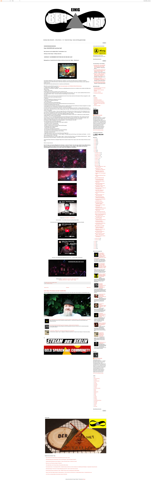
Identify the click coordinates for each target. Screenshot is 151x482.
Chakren (95, 379)
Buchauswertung (97, 378)
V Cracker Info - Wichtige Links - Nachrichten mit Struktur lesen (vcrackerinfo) (62, 330)
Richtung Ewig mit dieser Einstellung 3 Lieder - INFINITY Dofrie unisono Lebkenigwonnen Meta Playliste (62, 470)
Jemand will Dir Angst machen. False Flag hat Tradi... (100, 184)
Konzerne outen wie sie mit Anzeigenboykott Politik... (99, 179)
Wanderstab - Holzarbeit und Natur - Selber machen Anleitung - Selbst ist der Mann (102, 315)
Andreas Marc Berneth (98, 115)
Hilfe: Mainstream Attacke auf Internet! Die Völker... (99, 232)
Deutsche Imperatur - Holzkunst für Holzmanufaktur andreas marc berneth (102, 295)
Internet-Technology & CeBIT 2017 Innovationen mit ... (100, 188)
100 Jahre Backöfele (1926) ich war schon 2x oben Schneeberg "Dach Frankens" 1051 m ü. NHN (99, 70)
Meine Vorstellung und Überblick (99, 102)
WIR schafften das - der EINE (99, 225)
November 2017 (97, 154)
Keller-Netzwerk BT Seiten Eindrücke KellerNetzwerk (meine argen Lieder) (58, 457)
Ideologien (96, 384)
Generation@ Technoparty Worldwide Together (99, 203)
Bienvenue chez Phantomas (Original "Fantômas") (54, 463)
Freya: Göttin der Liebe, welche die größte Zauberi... (100, 217)
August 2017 (97, 158)
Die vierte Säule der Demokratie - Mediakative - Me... (100, 199)
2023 (95, 143)
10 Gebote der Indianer (98, 201)
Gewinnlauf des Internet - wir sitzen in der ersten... (99, 195)
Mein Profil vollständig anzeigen (98, 373)
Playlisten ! (96, 98)
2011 (95, 248)
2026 (95, 139)
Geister (95, 382)
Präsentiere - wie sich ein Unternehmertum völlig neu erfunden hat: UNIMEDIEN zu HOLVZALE (100, 79)
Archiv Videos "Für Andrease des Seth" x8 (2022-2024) (55, 290)
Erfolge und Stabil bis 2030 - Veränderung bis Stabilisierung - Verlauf (102, 324)
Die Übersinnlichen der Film (99, 177)
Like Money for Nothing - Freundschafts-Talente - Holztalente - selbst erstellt (102, 305)
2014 (95, 244)
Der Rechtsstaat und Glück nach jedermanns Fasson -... (100, 224)
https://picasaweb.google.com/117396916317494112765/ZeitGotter (70, 86)
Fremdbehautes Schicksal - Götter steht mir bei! (70, 278)
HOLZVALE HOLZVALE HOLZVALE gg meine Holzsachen (99, 88)
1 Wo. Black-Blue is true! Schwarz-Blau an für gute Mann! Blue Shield (99, 82)
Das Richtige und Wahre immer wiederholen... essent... (100, 186)
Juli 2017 (96, 159)
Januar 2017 (97, 239)
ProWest (95, 396)
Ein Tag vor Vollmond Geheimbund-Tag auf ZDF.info (100, 219)
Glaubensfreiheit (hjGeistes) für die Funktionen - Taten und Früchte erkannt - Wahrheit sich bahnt (61, 461)
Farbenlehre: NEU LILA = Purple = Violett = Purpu (67, 279)
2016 (95, 241)
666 (94, 377)
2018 (95, 150)
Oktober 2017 (97, 155)
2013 (95, 245)
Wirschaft (95, 406)
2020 (95, 147)
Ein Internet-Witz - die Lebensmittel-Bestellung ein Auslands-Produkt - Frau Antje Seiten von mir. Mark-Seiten (99, 66)
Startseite (67, 287)
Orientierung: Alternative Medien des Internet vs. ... (100, 236)
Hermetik (95, 383)
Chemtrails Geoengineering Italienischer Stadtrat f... (99, 227)
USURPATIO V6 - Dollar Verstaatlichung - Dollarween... (100, 169)
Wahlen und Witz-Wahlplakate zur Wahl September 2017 (100, 215)
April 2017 (97, 163)
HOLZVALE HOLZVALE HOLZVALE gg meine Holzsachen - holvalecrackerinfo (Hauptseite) (64, 325)
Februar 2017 (97, 238)
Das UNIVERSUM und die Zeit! (100, 211)
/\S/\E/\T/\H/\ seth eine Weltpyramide (102, 343)
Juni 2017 (96, 161)
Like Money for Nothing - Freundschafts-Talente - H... (100, 221)
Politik (95, 395)
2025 (95, 140)
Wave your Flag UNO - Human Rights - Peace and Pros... (100, 234)
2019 (95, 148)
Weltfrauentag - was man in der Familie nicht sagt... (100, 229)
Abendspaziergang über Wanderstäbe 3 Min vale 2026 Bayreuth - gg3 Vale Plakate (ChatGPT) (61, 459)
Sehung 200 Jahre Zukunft (98, 93)
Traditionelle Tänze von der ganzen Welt (99, 210)
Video (95, 405)
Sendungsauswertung (97, 400)
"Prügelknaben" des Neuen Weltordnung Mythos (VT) (99, 171)
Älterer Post (88, 287)
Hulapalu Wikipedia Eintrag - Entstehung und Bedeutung (100, 197)
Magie (95, 390)
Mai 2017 (96, 162)
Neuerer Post (46, 287)
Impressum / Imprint (97, 105)
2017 (95, 151)
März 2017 (97, 165)
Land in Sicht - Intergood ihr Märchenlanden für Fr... (99, 190)
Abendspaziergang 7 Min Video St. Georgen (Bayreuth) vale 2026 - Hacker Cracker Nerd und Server (62, 468)
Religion (95, 397)
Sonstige (95, 402)
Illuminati (95, 385)
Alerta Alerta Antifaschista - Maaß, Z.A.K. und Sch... (100, 167)
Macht (95, 389)
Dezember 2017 (97, 152)
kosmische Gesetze (49, 283)
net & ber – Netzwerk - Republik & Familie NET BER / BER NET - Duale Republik (102, 275)
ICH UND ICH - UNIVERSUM (70, 217)
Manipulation (96, 391)
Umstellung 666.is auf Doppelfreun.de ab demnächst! (100, 207)
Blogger (84, 479)
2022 (95, 144)
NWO (95, 394)
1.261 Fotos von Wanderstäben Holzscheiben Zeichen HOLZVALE (56, 474)
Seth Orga (95, 401)
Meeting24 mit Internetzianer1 (99, 101)
